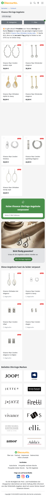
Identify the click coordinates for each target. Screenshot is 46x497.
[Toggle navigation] (42, 3)
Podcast (17, 455)
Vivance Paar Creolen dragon (33, 323)
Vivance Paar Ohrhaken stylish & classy (11, 95)
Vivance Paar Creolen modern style (10, 64)
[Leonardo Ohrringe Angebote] (34, 376)
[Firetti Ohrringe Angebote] (34, 402)
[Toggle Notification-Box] (31, 3)
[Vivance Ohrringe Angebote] (11, 415)
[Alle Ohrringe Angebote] (23, 235)
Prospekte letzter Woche (16, 468)
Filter (35, 22)
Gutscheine (13, 465)
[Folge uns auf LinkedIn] (18, 476)
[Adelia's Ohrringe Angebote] (34, 441)
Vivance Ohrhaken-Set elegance (10, 292)
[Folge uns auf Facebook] (27, 476)
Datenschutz (34, 455)
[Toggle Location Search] (38, 3)
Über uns (10, 455)
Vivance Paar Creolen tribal (10, 323)
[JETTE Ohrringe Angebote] (11, 389)
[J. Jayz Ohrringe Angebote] (11, 402)
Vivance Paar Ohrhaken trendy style (23, 33)
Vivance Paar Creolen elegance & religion (10, 354)
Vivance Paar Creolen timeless (10, 158)
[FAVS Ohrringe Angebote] (34, 415)
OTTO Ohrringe (6, 16)
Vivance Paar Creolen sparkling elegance (33, 158)
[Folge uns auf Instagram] (22, 476)
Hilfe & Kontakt (23, 458)
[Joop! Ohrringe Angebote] (11, 376)
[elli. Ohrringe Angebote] (34, 428)
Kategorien (13, 22)
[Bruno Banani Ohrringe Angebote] (34, 389)
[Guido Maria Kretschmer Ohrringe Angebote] (11, 428)
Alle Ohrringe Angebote (23, 259)
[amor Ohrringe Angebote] (11, 441)
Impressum (25, 455)
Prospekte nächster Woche (28, 465)
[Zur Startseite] (10, 3)
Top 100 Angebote (32, 468)
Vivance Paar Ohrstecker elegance (34, 64)
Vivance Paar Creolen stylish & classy (33, 292)
